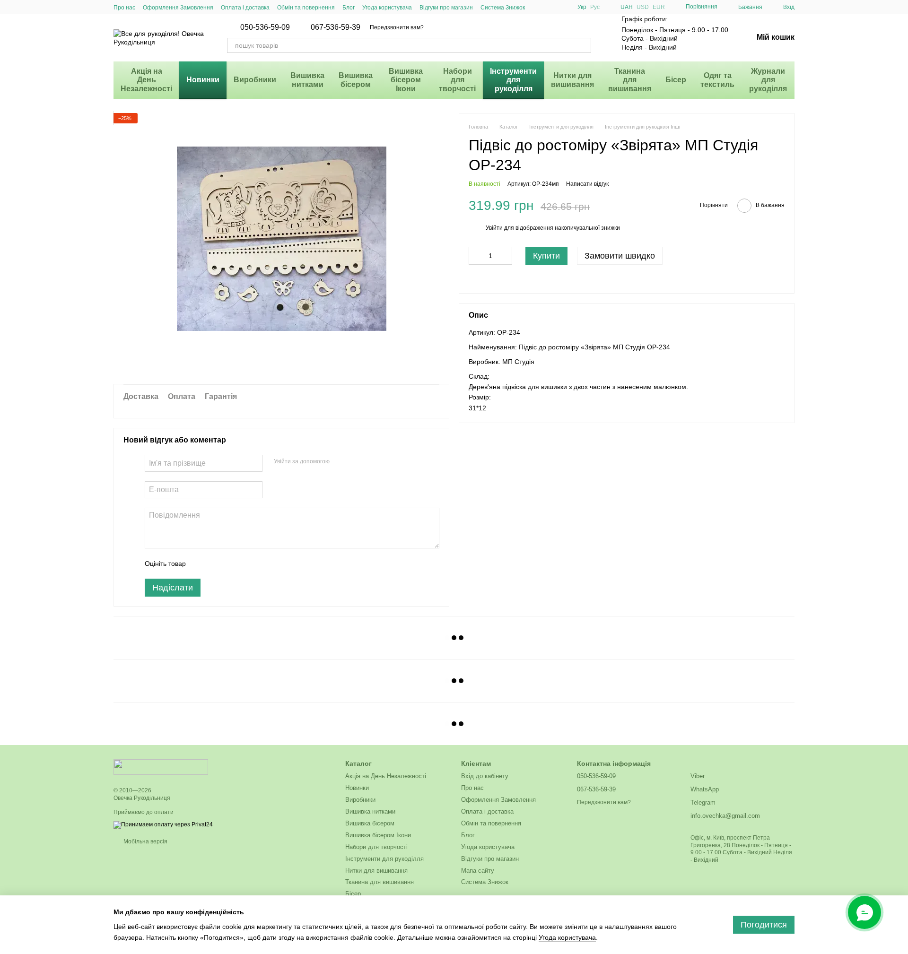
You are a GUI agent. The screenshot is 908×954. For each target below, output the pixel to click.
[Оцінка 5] (262, 563)
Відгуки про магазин (446, 7)
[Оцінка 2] (216, 563)
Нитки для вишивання (572, 79)
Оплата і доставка (245, 7)
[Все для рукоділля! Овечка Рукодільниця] (161, 766)
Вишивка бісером (356, 79)
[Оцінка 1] (201, 563)
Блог (348, 7)
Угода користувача (387, 7)
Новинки (202, 80)
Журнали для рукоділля (768, 80)
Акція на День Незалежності (146, 80)
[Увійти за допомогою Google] (355, 462)
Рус (595, 7)
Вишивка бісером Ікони (406, 80)
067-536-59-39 (335, 27)
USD (643, 7)
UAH (626, 7)
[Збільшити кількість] (505, 255)
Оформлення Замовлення (178, 7)
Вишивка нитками (307, 79)
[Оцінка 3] (231, 563)
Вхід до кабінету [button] (484, 776)
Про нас (124, 7)
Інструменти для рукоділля (513, 80)
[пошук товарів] (583, 45)
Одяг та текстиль (717, 79)
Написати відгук (587, 184)
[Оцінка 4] (246, 563)
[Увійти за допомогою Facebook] (340, 462)
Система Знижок (502, 7)
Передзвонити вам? (397, 27)
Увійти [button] (494, 228)
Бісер (675, 80)
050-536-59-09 (265, 27)
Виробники (255, 80)
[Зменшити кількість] (475, 255)
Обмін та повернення (306, 7)
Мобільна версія (144, 841)
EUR (659, 7)
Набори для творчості (457, 80)
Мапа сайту (477, 870)
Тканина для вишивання (629, 80)
